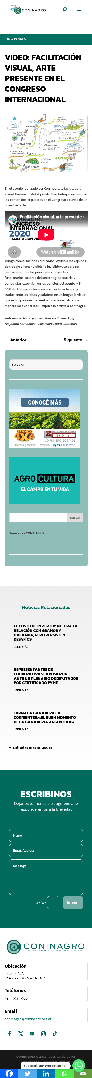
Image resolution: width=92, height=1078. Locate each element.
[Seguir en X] (20, 1034)
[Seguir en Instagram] (43, 1034)
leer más (21, 646)
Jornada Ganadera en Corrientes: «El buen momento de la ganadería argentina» (45, 717)
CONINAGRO (26, 1056)
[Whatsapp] (78, 1065)
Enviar (73, 902)
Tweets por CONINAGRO (26, 533)
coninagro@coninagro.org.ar (28, 1019)
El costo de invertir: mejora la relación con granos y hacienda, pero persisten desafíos (46, 632)
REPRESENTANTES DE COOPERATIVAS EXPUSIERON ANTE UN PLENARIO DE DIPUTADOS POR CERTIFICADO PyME (46, 676)
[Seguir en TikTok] (54, 1034)
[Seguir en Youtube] (32, 1034)
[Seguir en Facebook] (9, 1034)
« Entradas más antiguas (30, 747)
